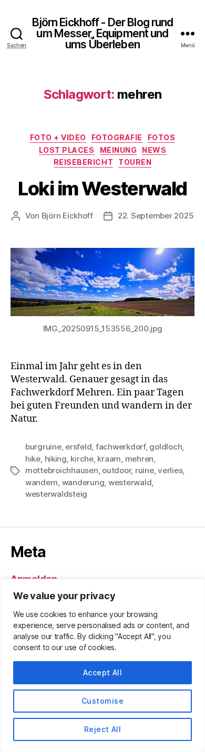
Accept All (102, 672)
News (154, 149)
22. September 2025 (155, 216)
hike (32, 459)
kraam (109, 459)
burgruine (43, 447)
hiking (56, 459)
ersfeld (78, 447)
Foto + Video (58, 137)
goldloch (165, 447)
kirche (81, 459)
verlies (170, 470)
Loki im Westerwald (102, 188)
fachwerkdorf (121, 447)
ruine (144, 470)
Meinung (118, 149)
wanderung (83, 482)
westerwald (129, 482)
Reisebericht (83, 162)
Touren (134, 162)
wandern (41, 482)
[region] (102, 665)
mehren (139, 459)
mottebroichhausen (61, 470)
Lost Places (67, 149)
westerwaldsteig (56, 494)
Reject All (102, 729)
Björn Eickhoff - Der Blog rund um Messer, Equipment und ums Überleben (102, 33)
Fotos (162, 137)
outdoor (116, 470)
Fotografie (116, 137)
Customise (102, 700)
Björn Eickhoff (67, 216)
